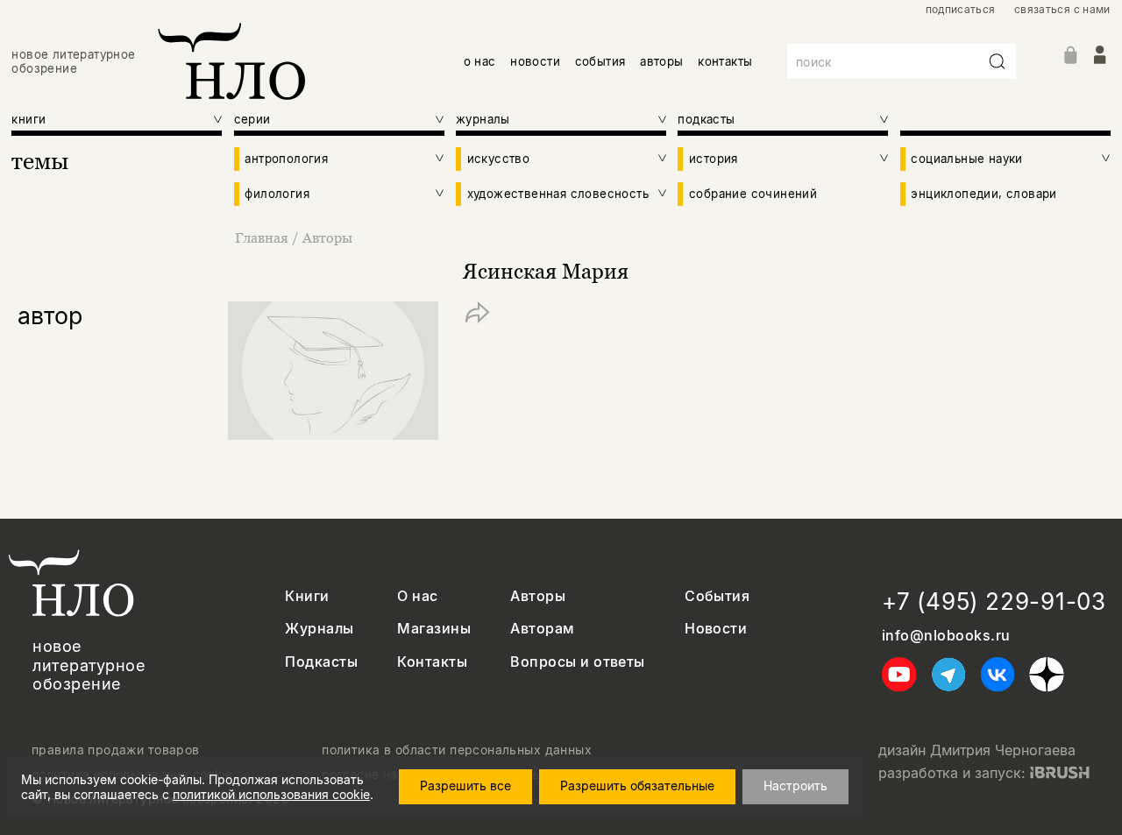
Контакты (432, 662)
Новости (716, 628)
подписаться (961, 10)
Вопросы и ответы (577, 662)
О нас (417, 596)
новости (535, 61)
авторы (661, 61)
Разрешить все (465, 785)
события (600, 61)
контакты (725, 61)
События (717, 596)
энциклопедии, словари (983, 194)
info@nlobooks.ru (946, 635)
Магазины (434, 628)
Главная (261, 237)
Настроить (795, 785)
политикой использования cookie (271, 794)
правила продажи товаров (116, 750)
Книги (307, 596)
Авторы (327, 237)
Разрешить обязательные (637, 785)
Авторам (542, 628)
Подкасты (321, 662)
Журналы (319, 628)
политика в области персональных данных (457, 750)
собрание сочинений (753, 194)
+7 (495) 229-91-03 (994, 601)
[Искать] (997, 61)
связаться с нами (1062, 10)
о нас (480, 61)
